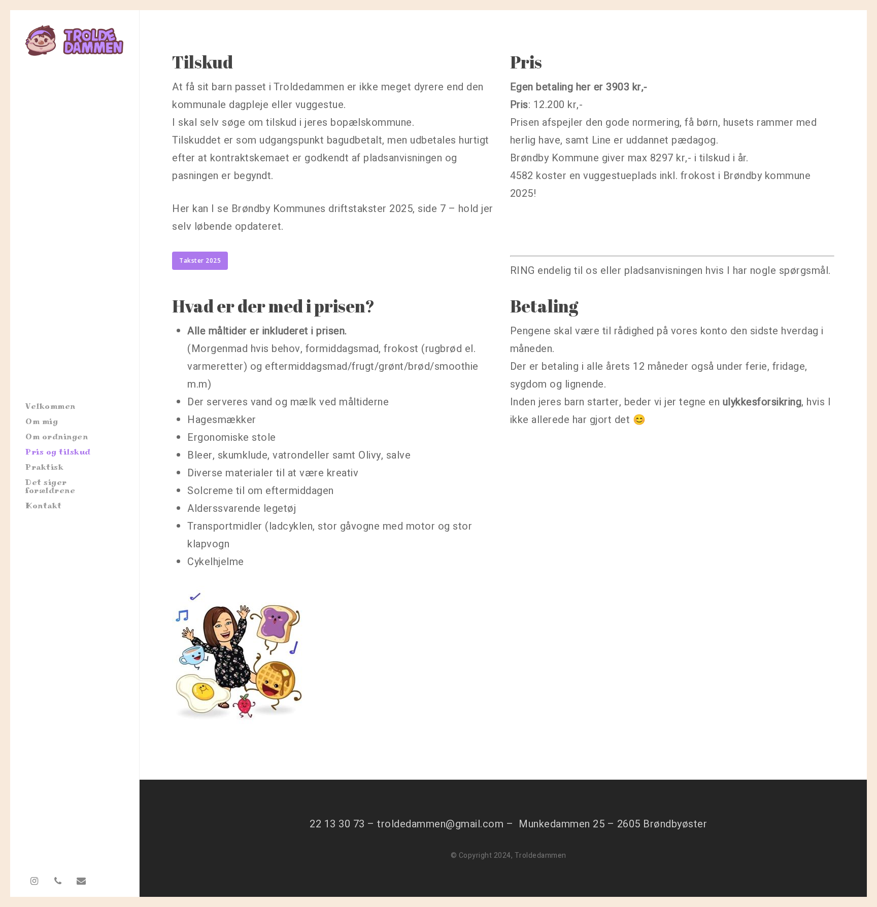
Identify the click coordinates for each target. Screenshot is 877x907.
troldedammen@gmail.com (440, 824)
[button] (200, 261)
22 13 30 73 (337, 824)
